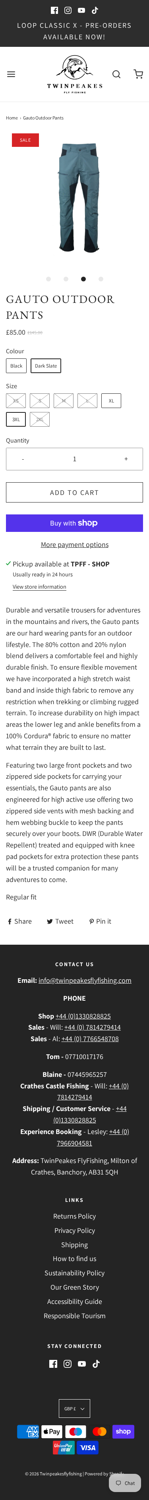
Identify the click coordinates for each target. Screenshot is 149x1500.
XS (16, 400)
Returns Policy (74, 1216)
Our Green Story (74, 1287)
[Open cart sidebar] (138, 74)
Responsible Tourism (75, 1315)
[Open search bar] (116, 74)
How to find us (74, 1258)
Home (12, 118)
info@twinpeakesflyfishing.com (85, 980)
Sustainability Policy (74, 1272)
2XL (40, 419)
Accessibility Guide (74, 1301)
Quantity (17, 440)
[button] (74, 201)
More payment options (74, 544)
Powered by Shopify (104, 1474)
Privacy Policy (74, 1230)
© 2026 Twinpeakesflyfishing (53, 1474)
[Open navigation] (11, 74)
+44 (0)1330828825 (83, 1016)
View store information (39, 586)
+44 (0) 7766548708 (90, 1038)
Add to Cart (74, 492)
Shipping (74, 1244)
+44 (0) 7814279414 (92, 1027)
